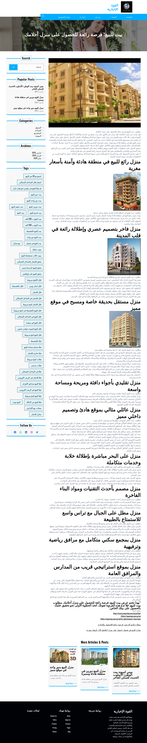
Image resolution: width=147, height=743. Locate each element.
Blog (69, 731)
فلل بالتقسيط (17, 286)
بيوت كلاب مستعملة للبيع (31, 255)
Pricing (54, 727)
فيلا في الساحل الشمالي (31, 371)
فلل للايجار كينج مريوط (32, 304)
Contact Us (53, 716)
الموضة (38, 135)
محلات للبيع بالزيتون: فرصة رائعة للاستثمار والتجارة (119, 624)
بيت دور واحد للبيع (34, 200)
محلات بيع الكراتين (34, 408)
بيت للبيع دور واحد (34, 237)
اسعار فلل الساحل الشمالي (30, 182)
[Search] (13, 67)
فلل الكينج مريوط (34, 279)
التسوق (38, 127)
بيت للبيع (20, 212)
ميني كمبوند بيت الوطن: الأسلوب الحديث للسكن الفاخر (26, 87)
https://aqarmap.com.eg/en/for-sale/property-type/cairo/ (120, 618)
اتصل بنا (98, 738)
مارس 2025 (36, 152)
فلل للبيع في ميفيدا (33, 322)
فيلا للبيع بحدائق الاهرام (32, 383)
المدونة (98, 721)
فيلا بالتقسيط (36, 340)
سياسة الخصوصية (94, 732)
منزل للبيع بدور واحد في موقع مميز (28, 108)
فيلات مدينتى (36, 365)
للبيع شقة (128, 172)
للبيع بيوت (16, 402)
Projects (54, 723)
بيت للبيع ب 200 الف (33, 218)
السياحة (38, 130)
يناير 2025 (37, 158)
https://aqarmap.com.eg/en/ (131, 616)
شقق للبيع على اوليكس (32, 273)
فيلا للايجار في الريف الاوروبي (29, 377)
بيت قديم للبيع (35, 212)
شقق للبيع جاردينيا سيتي (31, 267)
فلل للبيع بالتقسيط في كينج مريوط (27, 310)
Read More (132, 691)
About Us (67, 720)
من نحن (98, 726)
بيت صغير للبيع (17, 206)
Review (55, 731)
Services (67, 723)
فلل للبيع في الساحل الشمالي (29, 316)
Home (68, 716)
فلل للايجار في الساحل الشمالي (28, 298)
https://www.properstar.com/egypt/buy (127, 613)
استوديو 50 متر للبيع (33, 176)
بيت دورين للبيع (35, 206)
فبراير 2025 (36, 155)
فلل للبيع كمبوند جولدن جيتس (29, 328)
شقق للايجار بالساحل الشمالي (29, 261)
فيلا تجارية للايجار (34, 353)
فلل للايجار (37, 292)
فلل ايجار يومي (35, 286)
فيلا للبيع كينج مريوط (33, 395)
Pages (68, 727)
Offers (55, 720)
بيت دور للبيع (36, 194)
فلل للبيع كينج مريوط (33, 334)
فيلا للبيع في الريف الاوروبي (30, 389)
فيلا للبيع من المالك (33, 402)
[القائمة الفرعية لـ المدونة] (110, 16)
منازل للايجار (36, 414)
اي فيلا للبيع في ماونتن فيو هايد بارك (27, 188)
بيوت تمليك (36, 249)
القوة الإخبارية (112, 7)
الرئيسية (98, 715)
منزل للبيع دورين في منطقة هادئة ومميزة (29, 98)
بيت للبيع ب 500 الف (33, 224)
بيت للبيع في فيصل (33, 243)
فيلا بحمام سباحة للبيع (32, 347)
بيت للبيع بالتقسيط (33, 231)
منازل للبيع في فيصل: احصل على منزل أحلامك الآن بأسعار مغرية (113, 629)
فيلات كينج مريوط (34, 359)
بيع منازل (16, 243)
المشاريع (37, 133)
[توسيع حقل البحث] (43, 17)
